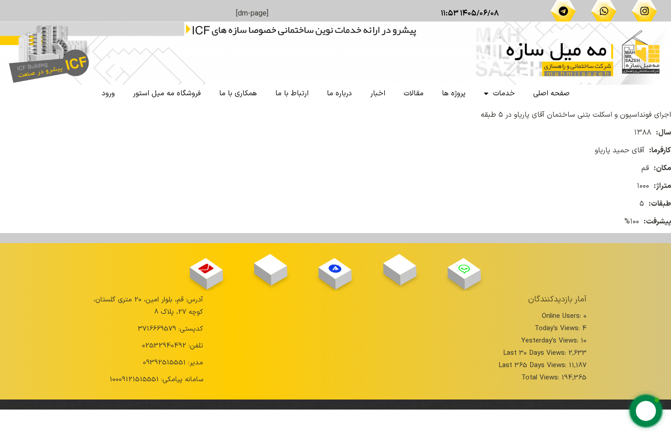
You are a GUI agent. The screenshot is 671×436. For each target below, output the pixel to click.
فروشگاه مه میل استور (167, 93)
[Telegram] (563, 11)
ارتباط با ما (292, 93)
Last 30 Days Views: (535, 353)
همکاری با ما (238, 93)
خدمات (504, 93)
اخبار (377, 93)
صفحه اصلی (551, 93)
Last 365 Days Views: (533, 365)
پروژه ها (454, 93)
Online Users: (562, 316)
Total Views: (541, 378)
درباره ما (339, 93)
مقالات (414, 93)
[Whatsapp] (604, 11)
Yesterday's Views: (551, 341)
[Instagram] (644, 11)
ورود (108, 93)
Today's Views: (558, 328)
